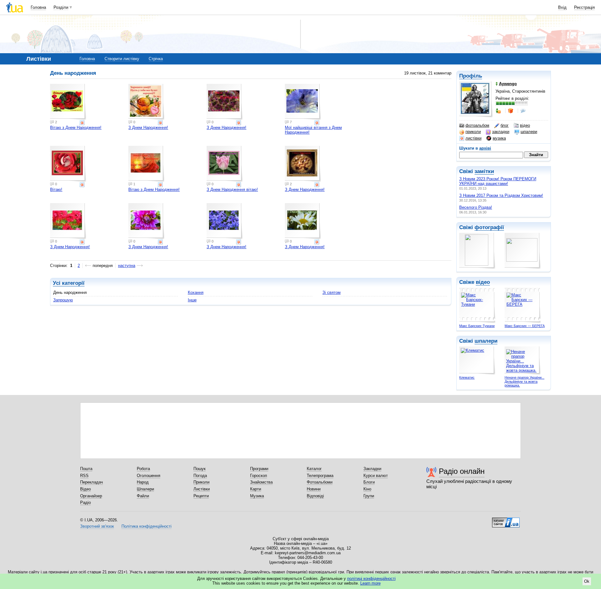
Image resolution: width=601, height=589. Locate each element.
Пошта (86, 468)
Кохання (195, 292)
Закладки (372, 468)
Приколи (201, 482)
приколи (473, 131)
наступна (126, 265)
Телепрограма (320, 475)
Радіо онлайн (462, 471)
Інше (192, 300)
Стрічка (156, 58)
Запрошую (63, 300)
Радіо (85, 502)
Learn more (370, 583)
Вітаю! (56, 189)
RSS (84, 475)
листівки (473, 138)
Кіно (367, 489)
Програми (259, 468)
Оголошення (148, 475)
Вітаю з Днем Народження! (75, 127)
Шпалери (145, 489)
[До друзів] (499, 110)
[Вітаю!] (68, 164)
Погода (200, 475)
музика (499, 138)
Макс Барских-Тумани (477, 326)
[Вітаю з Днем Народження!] (68, 102)
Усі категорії (69, 283)
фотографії (489, 227)
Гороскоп (258, 475)
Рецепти (201, 496)
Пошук (199, 468)
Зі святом (331, 292)
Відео (85, 489)
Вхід (562, 7)
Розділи (61, 7)
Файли (143, 496)
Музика (257, 496)
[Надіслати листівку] (83, 122)
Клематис (467, 377)
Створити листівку (122, 58)
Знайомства (261, 482)
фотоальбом (477, 125)
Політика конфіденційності (146, 526)
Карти (255, 489)
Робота (143, 468)
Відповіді (315, 496)
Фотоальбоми (319, 482)
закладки (500, 131)
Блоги (369, 482)
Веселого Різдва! (475, 207)
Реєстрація (584, 7)
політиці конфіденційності (371, 578)
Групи (368, 496)
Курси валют (375, 475)
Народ (143, 482)
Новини (314, 489)
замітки (484, 171)
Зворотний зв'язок (97, 526)
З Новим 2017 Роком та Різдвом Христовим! (501, 195)
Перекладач (91, 482)
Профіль (470, 76)
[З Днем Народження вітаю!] (225, 164)
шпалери (529, 131)
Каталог (314, 468)
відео (525, 125)
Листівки (201, 489)
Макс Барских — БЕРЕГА (525, 326)
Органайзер (91, 496)
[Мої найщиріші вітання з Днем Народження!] (303, 102)
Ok (586, 581)
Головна (38, 7)
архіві (485, 148)
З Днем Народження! (148, 127)
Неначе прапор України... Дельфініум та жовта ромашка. (524, 381)
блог (505, 125)
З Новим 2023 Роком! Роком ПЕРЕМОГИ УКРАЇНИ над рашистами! (497, 181)
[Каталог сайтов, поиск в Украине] (506, 520)
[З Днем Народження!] (146, 102)
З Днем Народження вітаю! (232, 189)
